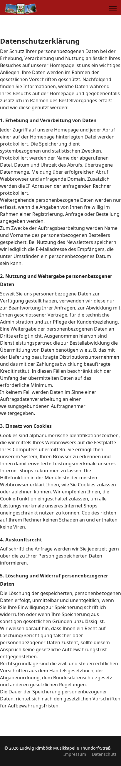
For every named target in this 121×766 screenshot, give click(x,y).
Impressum (74, 754)
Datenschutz (104, 754)
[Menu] (113, 9)
